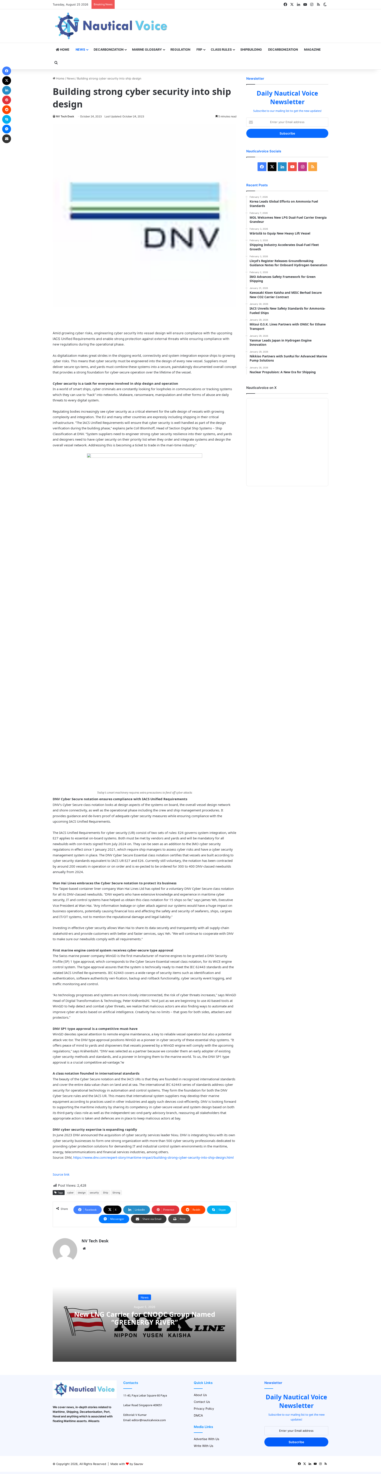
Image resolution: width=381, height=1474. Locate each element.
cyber (70, 1192)
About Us (200, 1395)
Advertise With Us (206, 1439)
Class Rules (221, 49)
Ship (105, 1192)
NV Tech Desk (65, 116)
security (94, 1192)
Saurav (138, 1464)
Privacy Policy (204, 1408)
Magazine (312, 49)
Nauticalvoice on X (261, 388)
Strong (116, 1192)
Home (64, 49)
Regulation (180, 49)
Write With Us (203, 1446)
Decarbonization (108, 49)
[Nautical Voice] (112, 25)
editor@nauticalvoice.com (149, 1420)
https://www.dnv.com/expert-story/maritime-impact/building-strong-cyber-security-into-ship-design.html (153, 1157)
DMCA (198, 1415)
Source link (61, 1174)
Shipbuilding (251, 49)
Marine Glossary (147, 49)
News (80, 49)
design (82, 1192)
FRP (199, 49)
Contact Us (202, 1402)
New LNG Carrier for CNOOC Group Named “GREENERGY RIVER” (144, 1318)
